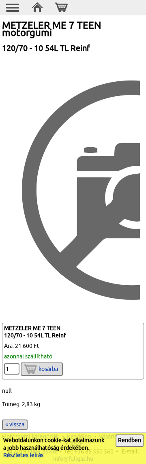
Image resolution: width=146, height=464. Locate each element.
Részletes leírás (23, 455)
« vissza (14, 424)
